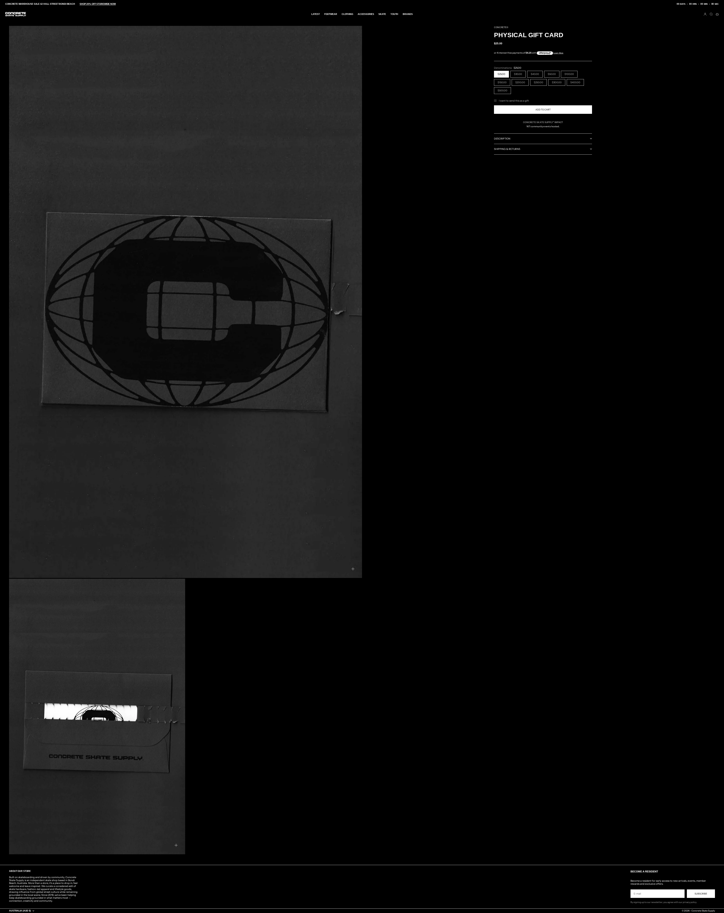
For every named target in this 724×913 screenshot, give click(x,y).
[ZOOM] (353, 569)
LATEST (315, 14)
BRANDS (408, 14)
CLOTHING (347, 14)
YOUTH (394, 14)
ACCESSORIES (366, 14)
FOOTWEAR (330, 14)
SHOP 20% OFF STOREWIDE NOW (98, 4)
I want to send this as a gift (514, 100)
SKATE (382, 14)
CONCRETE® (501, 27)
